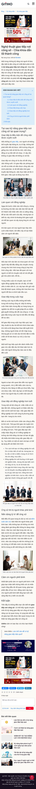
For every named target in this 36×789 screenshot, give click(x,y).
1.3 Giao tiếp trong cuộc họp (16, 108)
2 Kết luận (7, 121)
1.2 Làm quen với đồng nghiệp (17, 105)
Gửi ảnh (6, 708)
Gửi (30, 708)
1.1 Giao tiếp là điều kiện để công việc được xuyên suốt (19, 101)
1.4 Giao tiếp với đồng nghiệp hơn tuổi (18, 112)
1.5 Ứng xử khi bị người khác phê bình (18, 117)
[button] (32, 91)
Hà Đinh (18, 57)
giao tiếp (15, 142)
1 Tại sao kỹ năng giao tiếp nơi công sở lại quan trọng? (17, 95)
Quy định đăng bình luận (18, 708)
